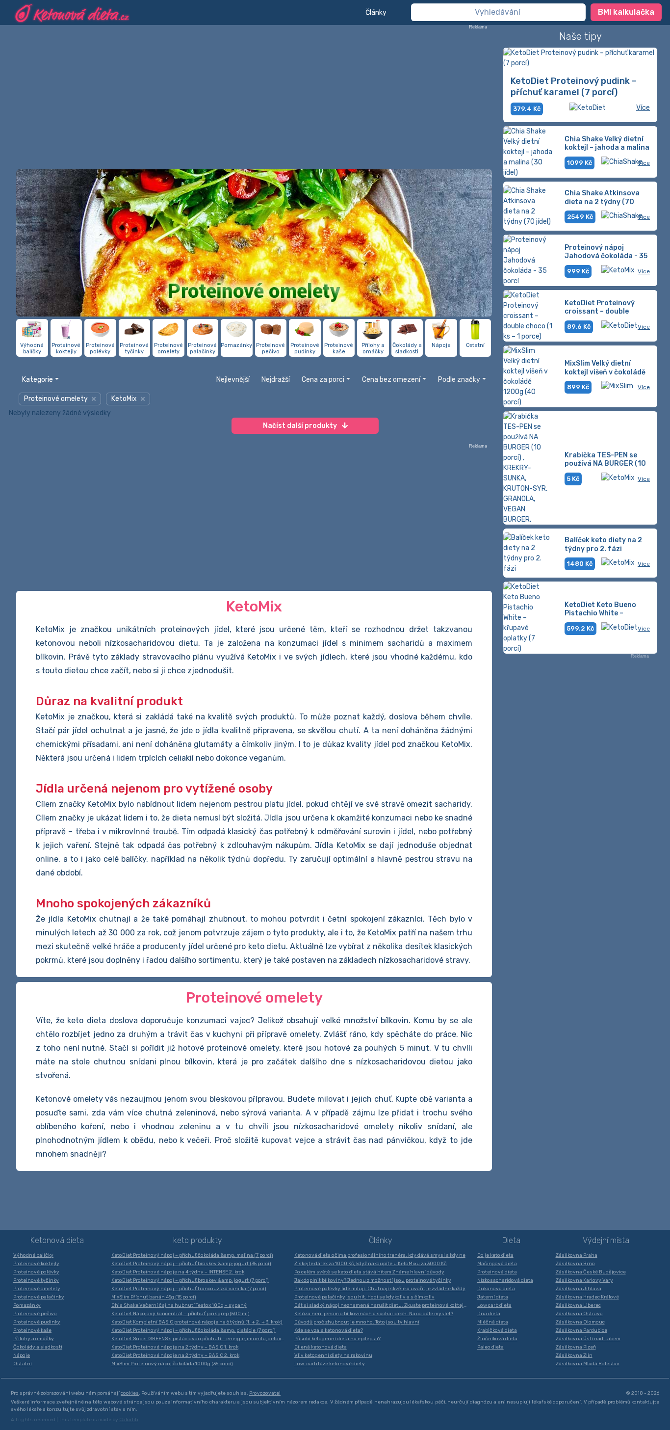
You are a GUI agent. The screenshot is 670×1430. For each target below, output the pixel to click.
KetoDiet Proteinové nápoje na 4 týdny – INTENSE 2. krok (177, 1272)
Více (643, 108)
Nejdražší (275, 379)
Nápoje (21, 1355)
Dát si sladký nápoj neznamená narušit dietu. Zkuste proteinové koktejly (381, 1305)
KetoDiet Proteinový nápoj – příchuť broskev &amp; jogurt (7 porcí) (190, 1280)
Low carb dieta (494, 1305)
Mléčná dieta (492, 1322)
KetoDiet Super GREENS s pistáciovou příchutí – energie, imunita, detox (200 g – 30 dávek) (200, 1339)
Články (376, 12)
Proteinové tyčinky (36, 1280)
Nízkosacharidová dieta (505, 1280)
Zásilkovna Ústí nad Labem (588, 1339)
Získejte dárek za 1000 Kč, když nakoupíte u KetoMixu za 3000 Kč (370, 1264)
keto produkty (197, 1240)
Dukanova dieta (496, 1289)
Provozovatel (265, 1393)
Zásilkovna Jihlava (578, 1289)
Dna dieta (488, 1314)
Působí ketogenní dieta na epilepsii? (337, 1339)
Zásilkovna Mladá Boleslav (587, 1364)
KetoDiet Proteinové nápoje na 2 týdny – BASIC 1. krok (174, 1347)
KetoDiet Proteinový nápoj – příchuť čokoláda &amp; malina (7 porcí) (192, 1255)
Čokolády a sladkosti (37, 1347)
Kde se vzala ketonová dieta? (328, 1330)
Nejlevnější (233, 379)
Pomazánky (27, 1305)
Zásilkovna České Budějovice (591, 1272)
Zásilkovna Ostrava (579, 1314)
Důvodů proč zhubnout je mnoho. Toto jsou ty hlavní (356, 1322)
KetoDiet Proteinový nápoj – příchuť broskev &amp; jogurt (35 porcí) (191, 1264)
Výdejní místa (606, 1240)
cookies (130, 1393)
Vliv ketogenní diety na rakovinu (333, 1355)
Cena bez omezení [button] (391, 379)
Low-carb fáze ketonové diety (329, 1364)
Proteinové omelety (36, 1289)
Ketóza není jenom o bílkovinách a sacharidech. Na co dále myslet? (373, 1314)
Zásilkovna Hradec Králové (587, 1297)
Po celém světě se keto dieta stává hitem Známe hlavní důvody (369, 1272)
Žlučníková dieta (497, 1339)
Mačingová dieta (497, 1264)
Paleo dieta (490, 1347)
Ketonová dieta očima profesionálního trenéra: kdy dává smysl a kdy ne (379, 1255)
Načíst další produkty (300, 426)
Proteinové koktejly (36, 1264)
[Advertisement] (254, 98)
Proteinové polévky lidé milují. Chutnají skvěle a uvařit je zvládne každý (379, 1289)
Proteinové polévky (36, 1272)
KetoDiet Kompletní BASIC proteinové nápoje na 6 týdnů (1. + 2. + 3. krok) (197, 1322)
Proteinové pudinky (36, 1322)
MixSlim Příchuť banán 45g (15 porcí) (153, 1297)
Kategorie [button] (37, 379)
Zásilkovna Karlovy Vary (584, 1280)
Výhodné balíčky (33, 1255)
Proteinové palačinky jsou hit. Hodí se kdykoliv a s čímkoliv (364, 1297)
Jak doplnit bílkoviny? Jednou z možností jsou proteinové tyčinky (372, 1280)
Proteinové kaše (32, 1330)
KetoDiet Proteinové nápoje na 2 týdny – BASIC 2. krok (175, 1355)
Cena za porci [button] (323, 379)
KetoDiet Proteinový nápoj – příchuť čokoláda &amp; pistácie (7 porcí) (193, 1330)
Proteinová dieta (497, 1272)
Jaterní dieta (492, 1297)
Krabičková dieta (497, 1330)
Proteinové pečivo (35, 1314)
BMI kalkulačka (626, 12)
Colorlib (128, 1420)
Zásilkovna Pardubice (581, 1330)
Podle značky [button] (459, 379)
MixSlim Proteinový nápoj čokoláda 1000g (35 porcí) (172, 1364)
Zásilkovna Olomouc (580, 1322)
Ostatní (22, 1364)
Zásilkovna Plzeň (576, 1347)
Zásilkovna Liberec (578, 1305)
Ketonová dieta (57, 1240)
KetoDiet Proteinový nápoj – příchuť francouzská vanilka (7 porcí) (188, 1289)
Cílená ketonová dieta (320, 1347)
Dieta (511, 1240)
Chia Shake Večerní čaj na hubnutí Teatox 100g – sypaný (179, 1305)
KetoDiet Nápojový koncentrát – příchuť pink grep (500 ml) (180, 1314)
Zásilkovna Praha (576, 1255)
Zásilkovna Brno (575, 1264)
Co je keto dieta (495, 1255)
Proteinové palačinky (38, 1297)
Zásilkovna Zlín (574, 1355)
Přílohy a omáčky (33, 1339)
